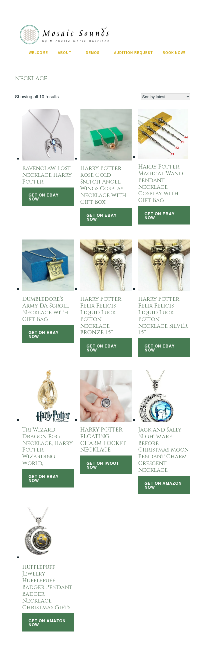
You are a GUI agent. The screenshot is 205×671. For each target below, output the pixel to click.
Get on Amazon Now (163, 485)
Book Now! (173, 52)
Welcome (38, 52)
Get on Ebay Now (43, 197)
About (65, 52)
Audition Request (133, 52)
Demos (93, 52)
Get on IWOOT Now (102, 465)
